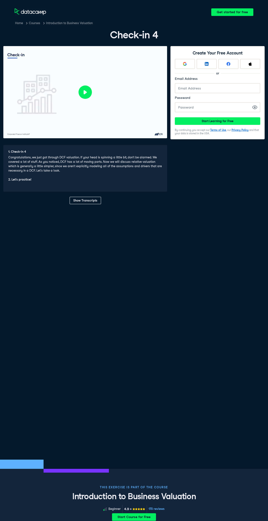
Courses (34, 23)
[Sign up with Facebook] (228, 64)
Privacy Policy (240, 130)
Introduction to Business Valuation (69, 23)
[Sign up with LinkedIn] (207, 64)
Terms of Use (218, 130)
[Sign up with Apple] (250, 64)
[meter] (134, 509)
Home (19, 23)
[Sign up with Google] (185, 64)
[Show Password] (255, 107)
